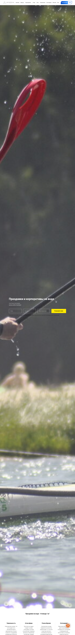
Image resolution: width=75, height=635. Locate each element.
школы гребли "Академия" (15, 304)
